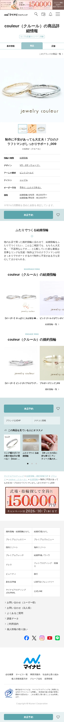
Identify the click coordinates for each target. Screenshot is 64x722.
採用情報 (48, 678)
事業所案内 (35, 674)
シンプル (24, 180)
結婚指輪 (24, 158)
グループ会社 (36, 678)
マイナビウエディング (14, 476)
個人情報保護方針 (19, 678)
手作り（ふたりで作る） (31, 187)
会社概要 (9, 674)
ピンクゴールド (27, 172)
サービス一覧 (22, 674)
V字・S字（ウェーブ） (30, 165)
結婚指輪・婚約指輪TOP (37, 476)
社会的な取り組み (51, 674)
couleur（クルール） (18, 479)
